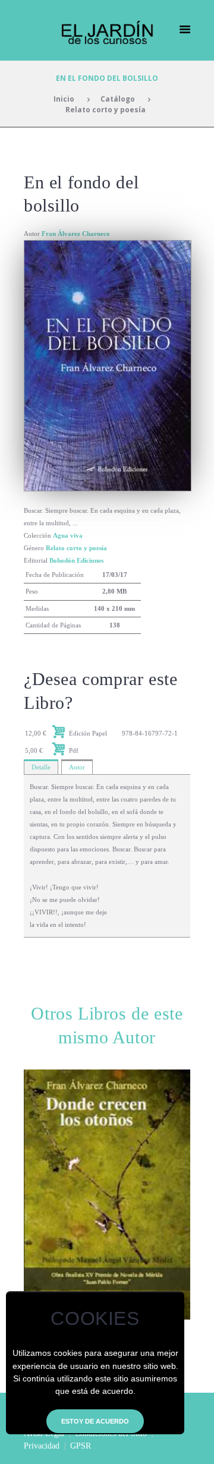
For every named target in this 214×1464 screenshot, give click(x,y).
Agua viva (68, 535)
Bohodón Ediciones (76, 560)
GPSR (80, 1445)
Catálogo (117, 98)
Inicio (64, 98)
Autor (77, 767)
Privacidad (41, 1445)
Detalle (41, 767)
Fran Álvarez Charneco (76, 233)
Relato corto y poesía (105, 109)
